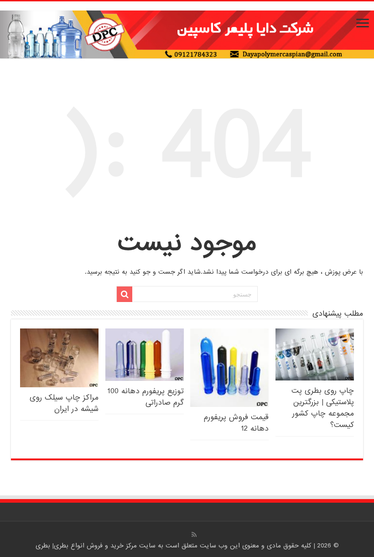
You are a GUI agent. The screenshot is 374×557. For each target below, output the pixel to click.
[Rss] (194, 534)
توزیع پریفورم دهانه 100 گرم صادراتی (145, 396)
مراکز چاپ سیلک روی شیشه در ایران (64, 403)
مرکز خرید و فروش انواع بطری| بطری (87, 546)
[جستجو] (124, 294)
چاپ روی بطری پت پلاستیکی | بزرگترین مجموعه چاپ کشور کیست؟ (322, 408)
